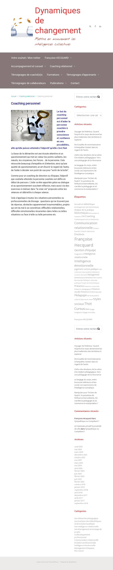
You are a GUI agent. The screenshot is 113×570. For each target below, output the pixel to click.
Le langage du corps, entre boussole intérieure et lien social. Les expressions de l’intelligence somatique (85, 169)
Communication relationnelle (85, 225)
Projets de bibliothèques (90, 283)
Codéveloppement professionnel (86, 219)
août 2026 (78, 446)
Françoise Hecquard (83, 242)
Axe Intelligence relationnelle (86, 526)
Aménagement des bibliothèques (86, 207)
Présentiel (97, 292)
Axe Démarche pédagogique (86, 518)
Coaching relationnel (26, 96)
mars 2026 (78, 452)
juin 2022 (78, 479)
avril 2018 (78, 492)
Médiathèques (79, 278)
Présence (79, 286)
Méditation (89, 278)
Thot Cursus (83, 306)
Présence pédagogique (82, 289)
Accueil (13, 96)
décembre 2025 (80, 454)
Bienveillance (94, 213)
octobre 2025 (79, 457)
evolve (39, 562)
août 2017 (78, 498)
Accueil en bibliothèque (84, 204)
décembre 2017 (80, 495)
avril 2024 (78, 468)
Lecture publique (90, 269)
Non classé (79, 551)
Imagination (78, 254)
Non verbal (98, 278)
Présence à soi (87, 291)
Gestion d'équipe (85, 250)
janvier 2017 (79, 500)
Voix (87, 309)
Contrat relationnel (87, 231)
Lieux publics (86, 272)
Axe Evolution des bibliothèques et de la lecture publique (87, 522)
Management (93, 274)
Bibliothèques (81, 212)
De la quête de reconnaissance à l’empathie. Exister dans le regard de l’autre (87, 147)
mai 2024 (78, 465)
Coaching (90, 216)
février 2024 (79, 471)
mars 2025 (78, 463)
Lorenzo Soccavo (80, 275)
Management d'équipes (84, 548)
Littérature (95, 272)
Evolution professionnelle (85, 542)
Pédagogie (80, 295)
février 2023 (79, 476)
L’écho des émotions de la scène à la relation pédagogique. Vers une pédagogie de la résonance (88, 158)
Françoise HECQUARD (83, 319)
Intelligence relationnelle (84, 255)
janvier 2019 (79, 487)
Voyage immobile (89, 312)
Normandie (78, 280)
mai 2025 (78, 460)
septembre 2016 (81, 503)
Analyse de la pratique (84, 210)
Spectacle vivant (87, 299)
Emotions (79, 234)
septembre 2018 (81, 490)
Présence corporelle (91, 286)
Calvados (77, 217)
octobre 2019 (79, 484)
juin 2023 (78, 473)
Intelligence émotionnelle (83, 263)
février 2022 (79, 481)
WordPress (72, 562)
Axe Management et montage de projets (88, 530)
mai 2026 (78, 449)
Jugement (78, 269)
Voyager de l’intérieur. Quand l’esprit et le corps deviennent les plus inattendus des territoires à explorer (88, 135)
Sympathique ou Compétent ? (86, 421)
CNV (83, 216)
